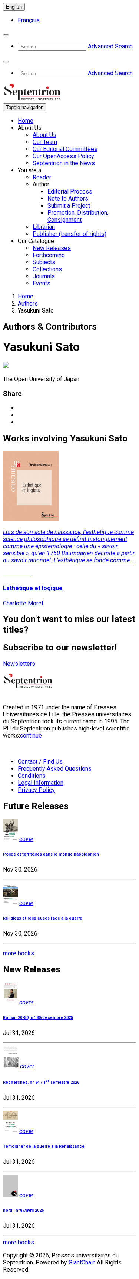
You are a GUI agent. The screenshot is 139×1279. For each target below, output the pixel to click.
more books (18, 953)
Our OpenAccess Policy (63, 156)
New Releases (52, 248)
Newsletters (19, 663)
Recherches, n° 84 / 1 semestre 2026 (41, 1082)
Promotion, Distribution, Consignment (77, 216)
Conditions (32, 775)
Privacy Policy (36, 789)
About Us (44, 134)
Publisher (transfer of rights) (69, 233)
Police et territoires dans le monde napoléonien (51, 854)
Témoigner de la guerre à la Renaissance (44, 1146)
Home (25, 120)
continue (31, 735)
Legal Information (40, 782)
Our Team (45, 142)
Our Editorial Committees (65, 149)
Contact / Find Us (40, 761)
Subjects (44, 262)
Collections (47, 269)
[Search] (6, 35)
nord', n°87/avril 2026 (23, 1210)
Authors (28, 303)
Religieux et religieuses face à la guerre (42, 918)
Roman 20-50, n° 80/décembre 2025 (38, 1017)
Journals (44, 276)
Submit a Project (68, 205)
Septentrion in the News (64, 163)
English (14, 7)
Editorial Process (69, 191)
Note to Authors (67, 198)
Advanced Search (110, 46)
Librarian (44, 226)
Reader (42, 177)
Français (29, 20)
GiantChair (81, 1262)
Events (41, 283)
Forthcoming (49, 255)
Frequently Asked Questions (55, 768)
